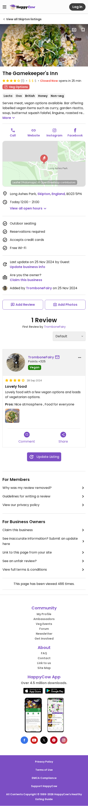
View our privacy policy (20, 505)
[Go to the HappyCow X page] (44, 740)
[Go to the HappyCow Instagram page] (63, 740)
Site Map (44, 668)
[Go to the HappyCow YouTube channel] (34, 740)
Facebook (75, 135)
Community (44, 608)
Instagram (54, 135)
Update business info (27, 267)
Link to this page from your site (27, 552)
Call (13, 135)
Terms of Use (44, 770)
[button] (44, 159)
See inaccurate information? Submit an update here (40, 541)
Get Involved (44, 639)
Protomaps (29, 182)
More (6, 117)
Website (33, 135)
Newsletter (44, 634)
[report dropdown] (79, 357)
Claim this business (26, 280)
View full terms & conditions (24, 569)
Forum (44, 629)
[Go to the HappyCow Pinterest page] (54, 740)
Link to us (44, 663)
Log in (77, 6)
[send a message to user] (58, 357)
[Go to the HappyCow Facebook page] (24, 740)
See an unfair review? (19, 561)
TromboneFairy (39, 288)
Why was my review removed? (27, 487)
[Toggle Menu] (4, 6)
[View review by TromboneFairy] (16, 362)
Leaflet (16, 182)
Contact (44, 658)
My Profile (44, 614)
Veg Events (44, 624)
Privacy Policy (44, 761)
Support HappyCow (44, 786)
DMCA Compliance (44, 778)
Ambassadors (44, 619)
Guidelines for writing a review (26, 496)
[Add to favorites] (83, 30)
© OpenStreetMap (49, 182)
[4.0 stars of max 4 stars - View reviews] (11, 80)
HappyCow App (44, 677)
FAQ (44, 653)
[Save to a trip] (74, 30)
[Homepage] (22, 7)
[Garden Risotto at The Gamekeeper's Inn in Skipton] (44, 45)
